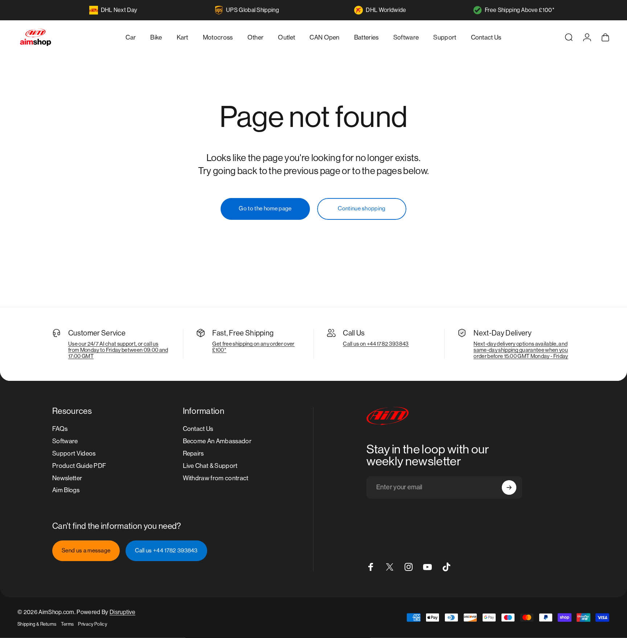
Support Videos (73, 453)
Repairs (193, 453)
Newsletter (67, 478)
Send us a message (86, 550)
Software (65, 441)
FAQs (59, 428)
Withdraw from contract (216, 478)
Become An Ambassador (217, 441)
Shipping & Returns (37, 624)
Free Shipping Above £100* (519, 10)
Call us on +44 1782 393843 (376, 344)
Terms (67, 624)
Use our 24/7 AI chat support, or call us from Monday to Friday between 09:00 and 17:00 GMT (118, 350)
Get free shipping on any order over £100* (253, 347)
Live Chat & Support (210, 465)
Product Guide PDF (79, 465)
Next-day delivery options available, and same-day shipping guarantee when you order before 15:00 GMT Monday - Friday (521, 350)
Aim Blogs (65, 490)
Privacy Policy (92, 624)
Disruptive (122, 612)
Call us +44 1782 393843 (166, 550)
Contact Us (198, 428)
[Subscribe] (509, 487)
